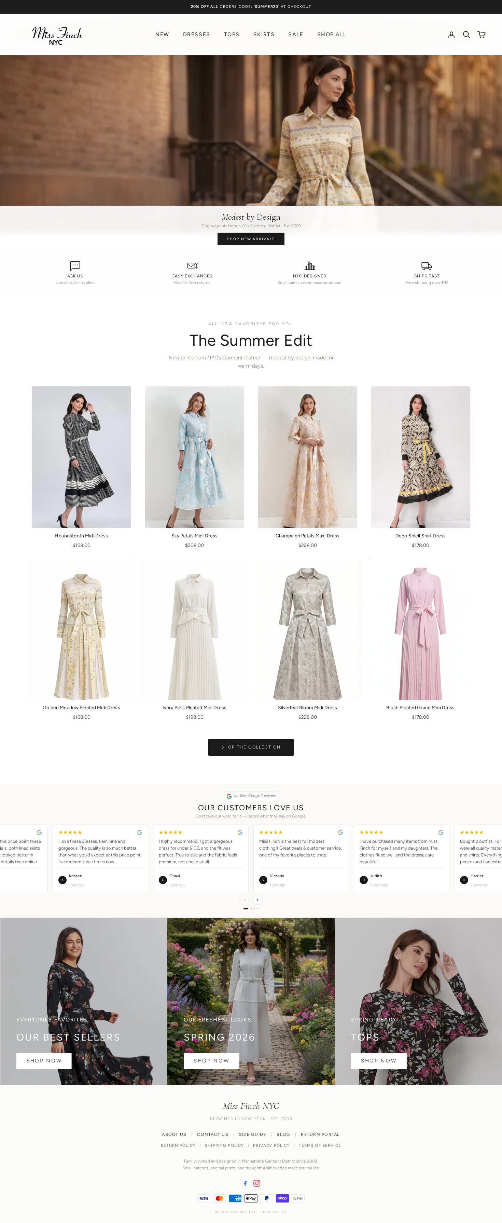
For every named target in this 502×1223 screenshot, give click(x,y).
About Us (174, 1134)
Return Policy (178, 1145)
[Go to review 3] (254, 908)
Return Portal (320, 1134)
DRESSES (196, 34)
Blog (283, 1134)
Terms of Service (320, 1145)
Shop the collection (251, 747)
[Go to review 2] (251, 908)
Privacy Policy (271, 1145)
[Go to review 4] (258, 908)
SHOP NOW (44, 1061)
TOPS (232, 34)
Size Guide (252, 1134)
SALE (295, 34)
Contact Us (212, 1134)
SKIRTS (264, 34)
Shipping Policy (224, 1145)
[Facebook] (245, 1183)
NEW (162, 34)
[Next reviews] (257, 900)
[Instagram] (256, 1183)
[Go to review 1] (245, 908)
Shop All (332, 34)
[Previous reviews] (244, 900)
